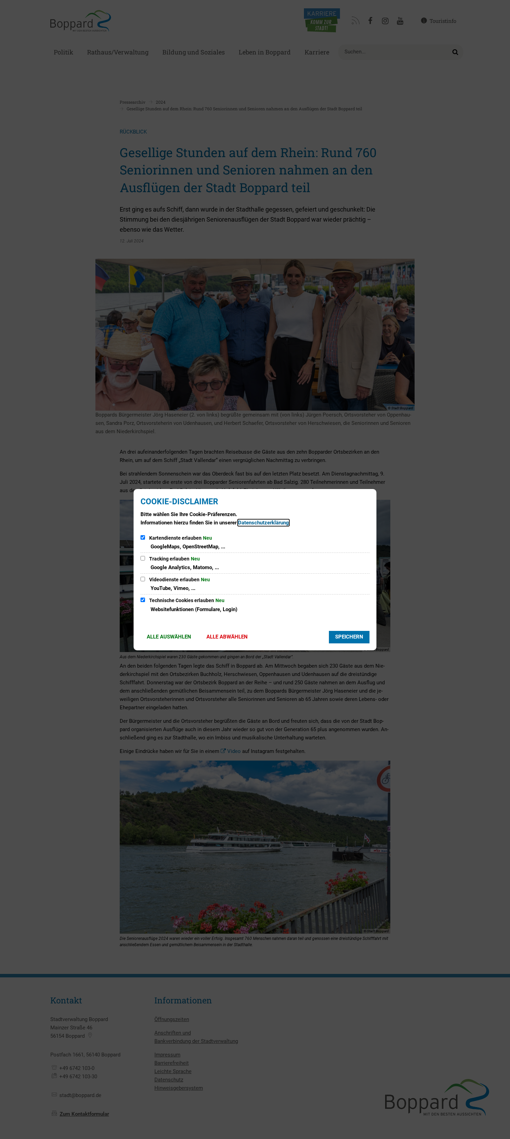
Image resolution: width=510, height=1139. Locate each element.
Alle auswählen (169, 637)
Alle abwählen (227, 637)
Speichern (349, 637)
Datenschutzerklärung (263, 523)
